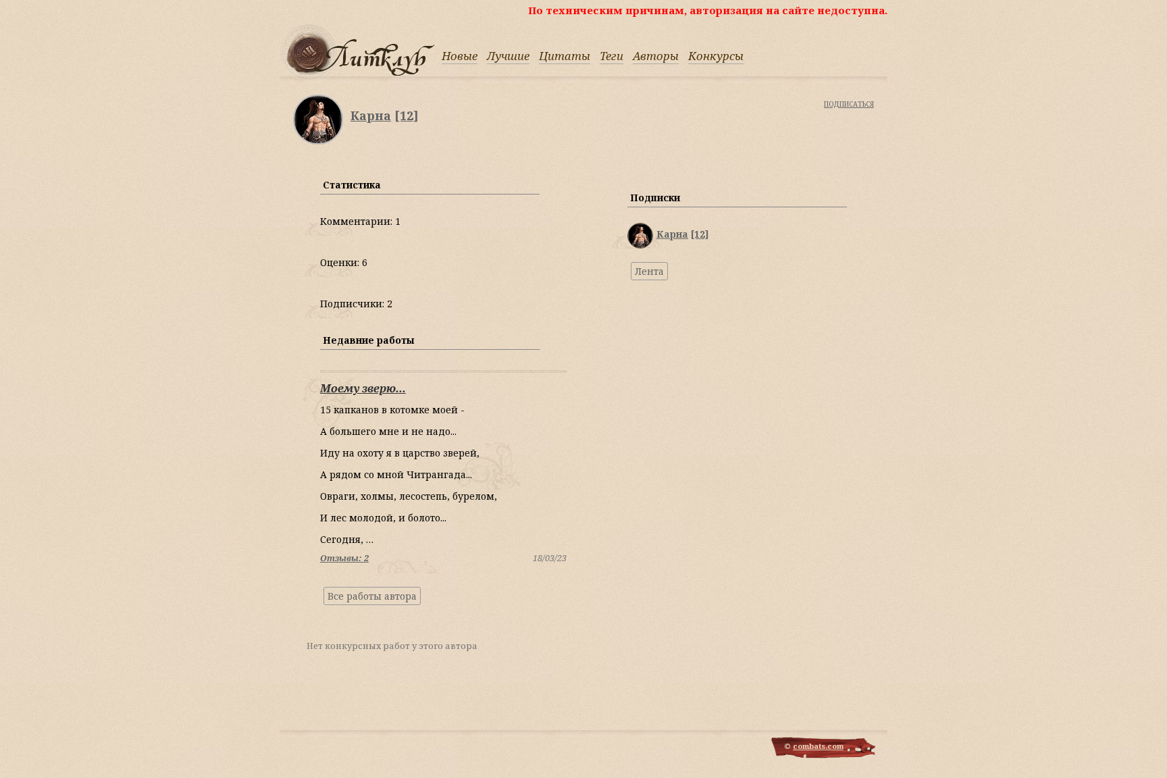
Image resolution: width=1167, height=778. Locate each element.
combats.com (818, 746)
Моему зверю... (363, 388)
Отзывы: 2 (344, 558)
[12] (406, 115)
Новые (459, 55)
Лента (649, 271)
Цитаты (564, 55)
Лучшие (508, 55)
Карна (371, 115)
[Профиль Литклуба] (640, 244)
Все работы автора (372, 596)
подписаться (849, 103)
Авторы (656, 55)
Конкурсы (716, 55)
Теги (611, 55)
